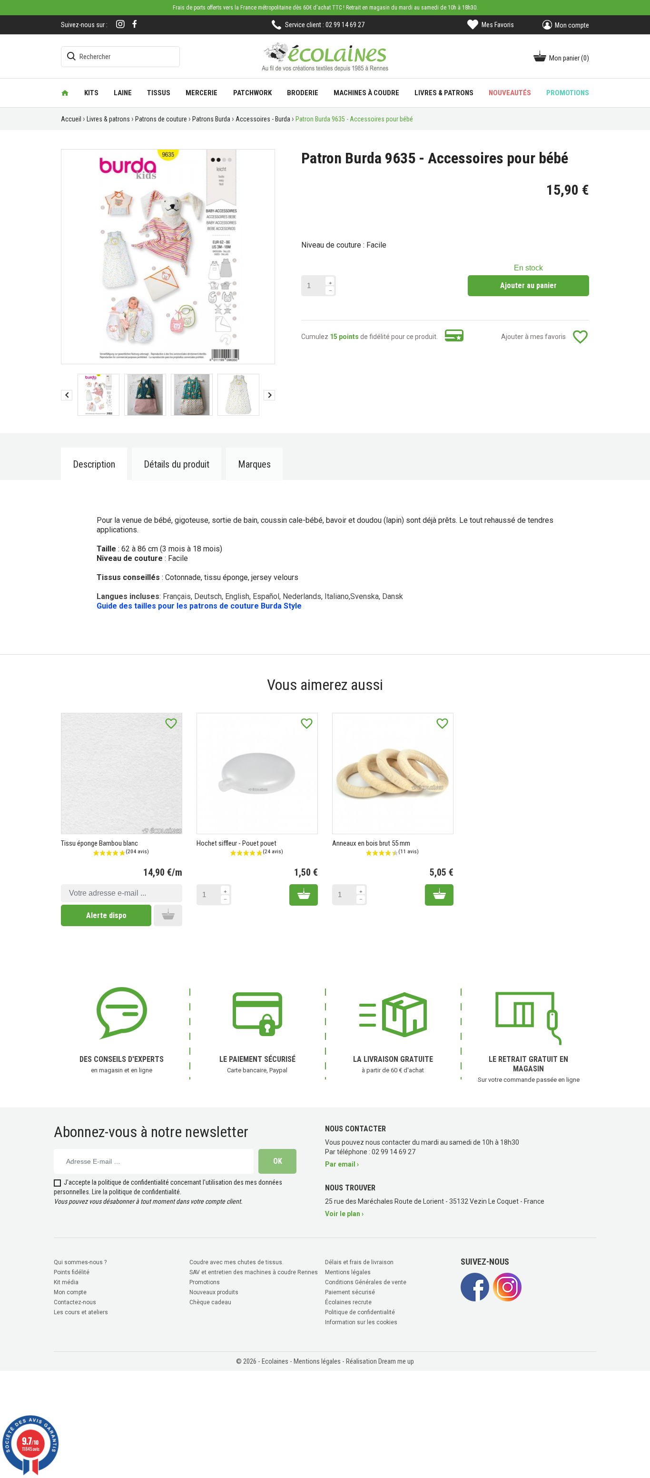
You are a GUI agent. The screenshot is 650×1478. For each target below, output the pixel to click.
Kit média (66, 1282)
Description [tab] (94, 464)
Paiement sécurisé (350, 1292)
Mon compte (70, 1292)
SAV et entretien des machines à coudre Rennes (253, 1272)
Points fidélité (71, 1272)
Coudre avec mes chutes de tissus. (236, 1262)
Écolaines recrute (348, 1302)
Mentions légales (348, 1272)
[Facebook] (134, 24)
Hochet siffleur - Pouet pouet (236, 843)
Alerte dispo (106, 915)
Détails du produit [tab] (176, 464)
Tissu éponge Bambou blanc (99, 843)
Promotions (204, 1282)
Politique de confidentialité (360, 1312)
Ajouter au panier (528, 285)
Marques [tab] (254, 464)
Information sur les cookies (361, 1322)
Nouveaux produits (213, 1292)
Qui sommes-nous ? (80, 1262)
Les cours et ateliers (81, 1312)
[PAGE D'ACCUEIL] (65, 93)
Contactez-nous (75, 1302)
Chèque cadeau (210, 1302)
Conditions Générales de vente (365, 1282)
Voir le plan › (344, 1214)
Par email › (342, 1164)
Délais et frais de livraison (359, 1262)
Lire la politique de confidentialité (136, 1192)
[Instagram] (120, 25)
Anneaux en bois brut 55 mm (371, 843)
